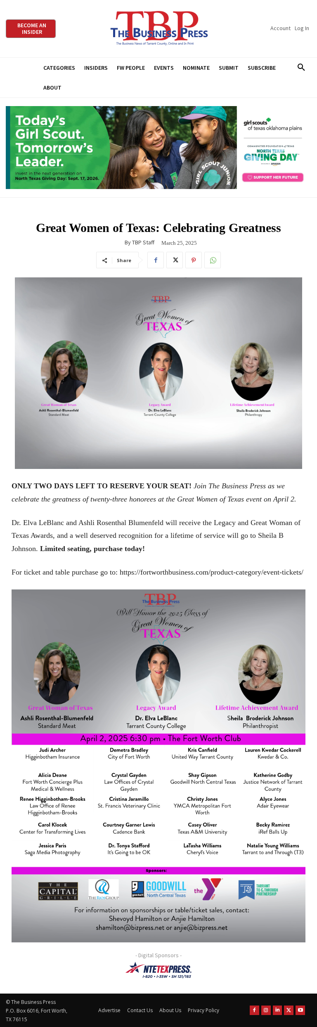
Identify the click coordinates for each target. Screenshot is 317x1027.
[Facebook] (155, 260)
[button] (301, 68)
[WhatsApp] (212, 260)
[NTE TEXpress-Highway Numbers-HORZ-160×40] (158, 970)
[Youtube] (300, 1010)
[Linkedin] (277, 1010)
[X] (174, 260)
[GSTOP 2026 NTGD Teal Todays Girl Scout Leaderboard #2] (158, 147)
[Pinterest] (193, 260)
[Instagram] (266, 1010)
